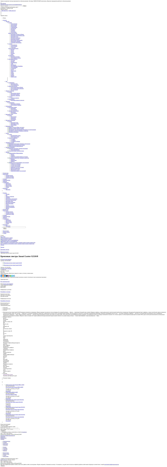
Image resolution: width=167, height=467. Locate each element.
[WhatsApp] (10, 276)
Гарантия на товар (10, 177)
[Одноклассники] (3, 276)
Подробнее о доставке (5, 291)
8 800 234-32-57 (12, 10)
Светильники (9, 106)
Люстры (7, 21)
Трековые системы (10, 142)
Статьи (7, 187)
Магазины (8, 189)
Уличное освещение (10, 147)
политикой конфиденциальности (111, 464)
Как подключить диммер (6, 239)
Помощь (2, 439)
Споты (7, 133)
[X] (7, 276)
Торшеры (8, 101)
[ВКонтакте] (1, 276)
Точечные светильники (11, 200)
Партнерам (8, 183)
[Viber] (8, 276)
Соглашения (23, 432)
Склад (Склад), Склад (8, 374)
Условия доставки (10, 176)
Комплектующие (9, 126)
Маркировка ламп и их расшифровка (9, 241)
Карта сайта (5, 456)
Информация (3, 437)
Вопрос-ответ (9, 186)
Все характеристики (5, 281)
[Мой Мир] (5, 276)
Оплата (4, 447)
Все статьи (3, 236)
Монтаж (5, 181)
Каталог (5, 20)
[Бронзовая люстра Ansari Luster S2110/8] (12, 262)
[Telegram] (14, 276)
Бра (6, 81)
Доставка (5, 448)
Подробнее (8, 391)
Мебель (7, 152)
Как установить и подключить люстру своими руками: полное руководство (17, 243)
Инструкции (8, 184)
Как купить (5, 174)
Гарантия (5, 449)
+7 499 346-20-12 (4, 10)
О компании (6, 182)
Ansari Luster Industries (8, 283)
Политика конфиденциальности (8, 435)
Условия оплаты (9, 175)
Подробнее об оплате (5, 300)
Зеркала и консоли (10, 90)
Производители (6, 180)
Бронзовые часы (9, 114)
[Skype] (12, 276)
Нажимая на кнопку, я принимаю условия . (14, 432)
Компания (3, 436)
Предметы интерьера (10, 120)
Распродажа (5, 173)
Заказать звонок (4, 9)
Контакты (5, 188)
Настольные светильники (11, 198)
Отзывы (5, 179)
